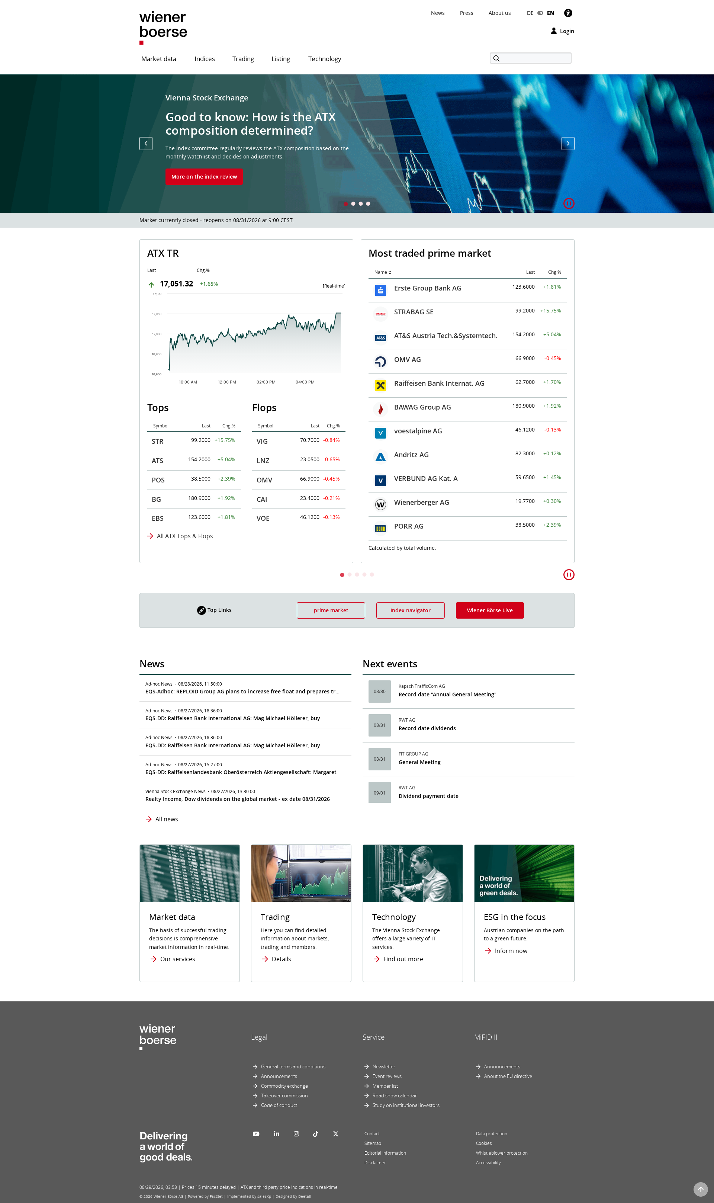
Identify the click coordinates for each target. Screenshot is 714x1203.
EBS (158, 518)
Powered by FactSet (205, 1196)
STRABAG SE (414, 311)
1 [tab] (346, 204)
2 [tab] (353, 204)
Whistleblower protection (502, 1153)
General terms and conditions (293, 1066)
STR (158, 441)
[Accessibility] (568, 12)
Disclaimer (375, 1162)
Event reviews (387, 1076)
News (438, 12)
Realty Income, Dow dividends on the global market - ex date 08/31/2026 (237, 798)
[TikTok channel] (315, 1134)
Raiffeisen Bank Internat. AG (439, 383)
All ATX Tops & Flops (185, 536)
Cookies (484, 1143)
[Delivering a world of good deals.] (165, 1145)
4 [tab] (368, 204)
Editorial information (385, 1153)
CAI (262, 499)
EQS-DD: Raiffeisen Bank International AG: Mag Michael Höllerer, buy (232, 718)
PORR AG (409, 526)
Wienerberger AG (421, 502)
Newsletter (384, 1066)
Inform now (511, 951)
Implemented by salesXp (249, 1196)
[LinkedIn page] (276, 1134)
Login (567, 31)
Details (281, 959)
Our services (177, 959)
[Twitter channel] (336, 1134)
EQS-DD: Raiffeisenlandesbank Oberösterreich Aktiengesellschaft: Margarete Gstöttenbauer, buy (268, 772)
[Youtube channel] (256, 1134)
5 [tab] (372, 575)
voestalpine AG (418, 430)
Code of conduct (279, 1105)
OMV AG (407, 359)
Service (374, 1037)
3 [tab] (360, 204)
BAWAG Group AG (422, 406)
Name (380, 272)
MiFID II (486, 1037)
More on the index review (204, 176)
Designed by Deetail (293, 1196)
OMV (264, 479)
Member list (385, 1085)
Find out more (403, 959)
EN (550, 12)
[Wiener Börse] (163, 27)
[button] (145, 143)
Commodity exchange (284, 1085)
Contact (372, 1133)
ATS (157, 460)
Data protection (491, 1133)
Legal (259, 1037)
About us (500, 12)
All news (166, 819)
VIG (262, 441)
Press (466, 12)
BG (156, 499)
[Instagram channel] (296, 1134)
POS (158, 479)
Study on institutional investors (406, 1105)
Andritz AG (411, 454)
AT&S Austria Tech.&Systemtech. (446, 335)
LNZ (263, 460)
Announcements (279, 1076)
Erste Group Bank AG (427, 287)
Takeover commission (284, 1095)
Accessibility (488, 1162)
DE (530, 12)
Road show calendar (395, 1095)
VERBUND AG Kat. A (426, 478)
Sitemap (372, 1143)
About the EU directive (508, 1076)
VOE (263, 518)
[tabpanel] (357, 143)
